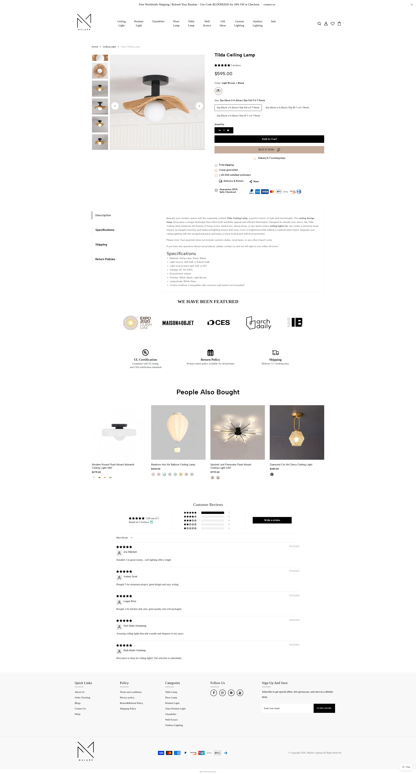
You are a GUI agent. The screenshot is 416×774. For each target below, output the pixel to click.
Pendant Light (138, 23)
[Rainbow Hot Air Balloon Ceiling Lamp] (178, 432)
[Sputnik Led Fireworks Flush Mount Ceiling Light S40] (237, 432)
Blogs (78, 703)
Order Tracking (82, 697)
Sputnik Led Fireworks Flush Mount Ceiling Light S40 (230, 466)
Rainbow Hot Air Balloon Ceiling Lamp (173, 464)
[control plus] (231, 130)
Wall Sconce (207, 23)
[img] (124, 547)
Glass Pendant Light (175, 708)
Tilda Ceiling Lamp (130, 46)
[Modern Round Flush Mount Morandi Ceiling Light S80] (119, 432)
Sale (273, 21)
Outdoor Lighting (258, 23)
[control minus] (215, 130)
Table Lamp (191, 23)
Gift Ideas (223, 23)
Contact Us (269, 5)
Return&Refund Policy (131, 703)
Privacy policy (127, 697)
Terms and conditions (131, 692)
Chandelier (158, 21)
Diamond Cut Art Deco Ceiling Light (291, 464)
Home (95, 46)
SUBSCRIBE (324, 708)
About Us (79, 692)
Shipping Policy (128, 708)
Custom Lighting (239, 23)
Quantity (219, 124)
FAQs (77, 714)
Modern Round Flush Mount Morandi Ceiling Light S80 (113, 466)
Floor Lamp (176, 23)
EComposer (212, 772)
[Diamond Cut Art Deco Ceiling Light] (297, 432)
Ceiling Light (121, 23)
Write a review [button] (272, 520)
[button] (199, 106)
